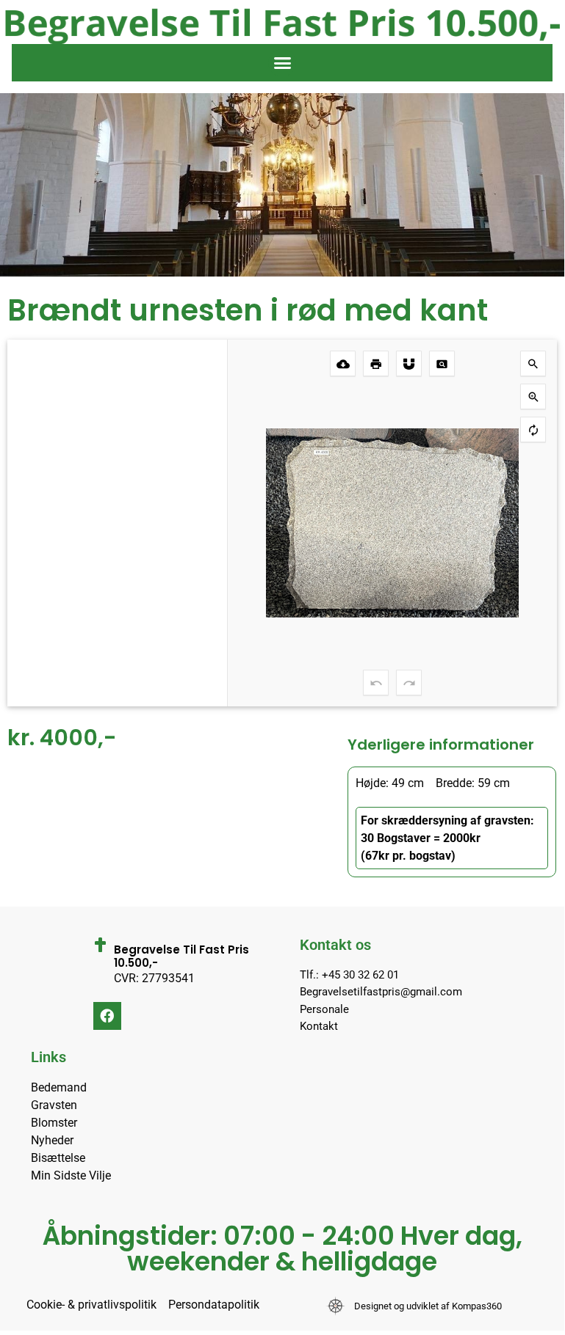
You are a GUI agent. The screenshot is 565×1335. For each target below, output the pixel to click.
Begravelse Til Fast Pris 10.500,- (181, 956)
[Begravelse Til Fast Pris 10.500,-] (100, 944)
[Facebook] (107, 1016)
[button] (282, 63)
